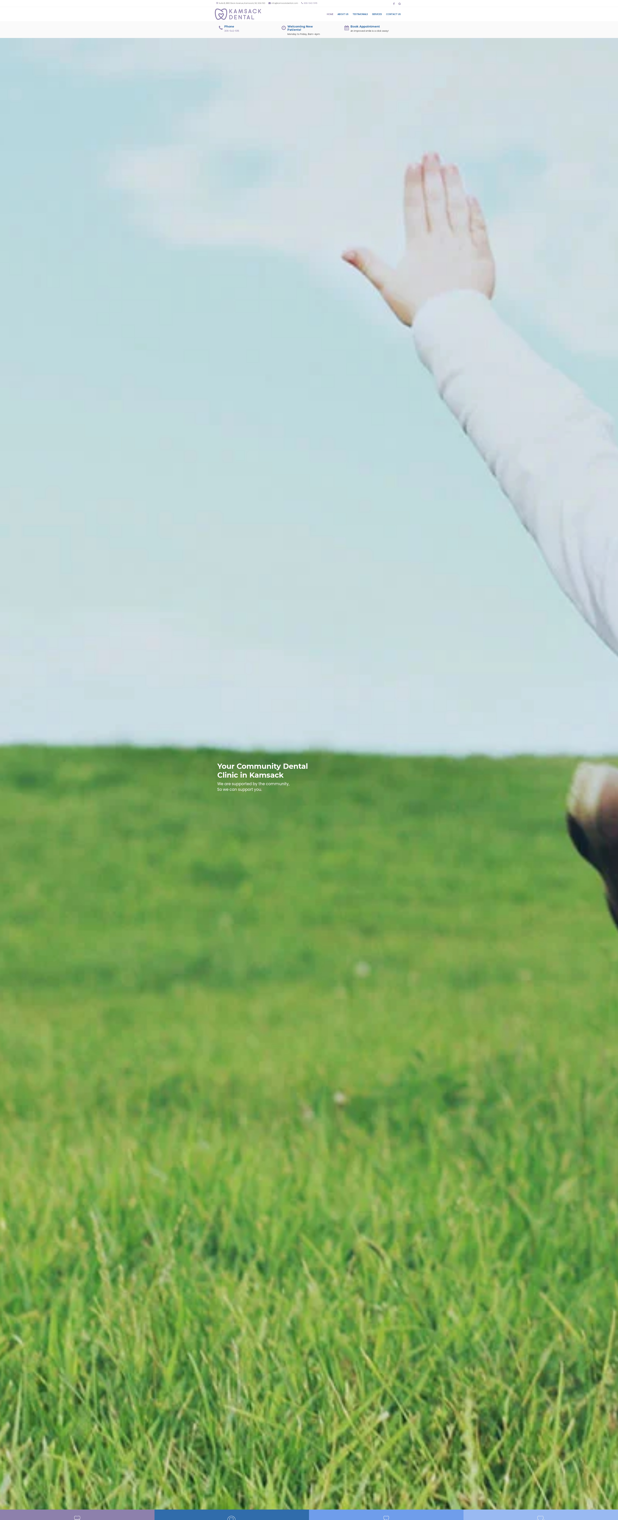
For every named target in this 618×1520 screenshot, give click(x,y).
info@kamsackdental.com (285, 3)
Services (377, 14)
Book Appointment (365, 26)
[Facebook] (394, 4)
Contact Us (393, 14)
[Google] (400, 4)
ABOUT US (342, 14)
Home (330, 14)
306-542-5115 (310, 3)
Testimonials (360, 14)
